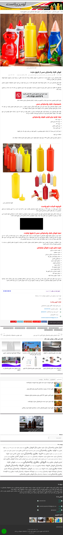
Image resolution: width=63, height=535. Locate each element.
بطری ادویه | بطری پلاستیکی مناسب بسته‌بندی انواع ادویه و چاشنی (37, 408)
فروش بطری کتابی (19, 462)
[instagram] (28, 529)
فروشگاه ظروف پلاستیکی (49, 471)
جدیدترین (59, 379)
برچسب (41, 379)
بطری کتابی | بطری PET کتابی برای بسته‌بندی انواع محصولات (39, 395)
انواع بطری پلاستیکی (55, 447)
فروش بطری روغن (30, 459)
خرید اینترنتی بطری (13, 450)
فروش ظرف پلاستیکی (31, 328)
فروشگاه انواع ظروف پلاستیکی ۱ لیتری (11, 353)
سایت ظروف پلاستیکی (42, 328)
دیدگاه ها (46, 379)
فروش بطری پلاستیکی (34, 462)
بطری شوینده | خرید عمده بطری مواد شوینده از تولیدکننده (39, 382)
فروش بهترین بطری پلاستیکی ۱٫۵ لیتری (32, 368)
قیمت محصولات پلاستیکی (43, 474)
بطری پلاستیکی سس (46, 12)
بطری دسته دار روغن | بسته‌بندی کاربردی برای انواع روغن (40, 389)
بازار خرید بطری (42, 447)
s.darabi (58, 75)
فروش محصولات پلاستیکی (22, 468)
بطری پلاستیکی (55, 12)
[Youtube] (29, 529)
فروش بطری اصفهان (39, 459)
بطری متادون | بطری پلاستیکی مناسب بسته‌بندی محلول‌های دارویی (33, 430)
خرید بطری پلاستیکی (33, 453)
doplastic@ (43, 312)
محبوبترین (52, 379)
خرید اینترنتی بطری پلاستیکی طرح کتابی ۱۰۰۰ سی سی (46, 334)
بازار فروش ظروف (20, 447)
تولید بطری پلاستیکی (47, 450)
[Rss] (37, 529)
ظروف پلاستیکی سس (32, 75)
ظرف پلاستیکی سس (41, 75)
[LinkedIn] (31, 529)
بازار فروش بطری (31, 447)
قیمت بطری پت (13, 471)
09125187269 (47, 309)
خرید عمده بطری (51, 456)
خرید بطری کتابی (18, 454)
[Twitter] (34, 529)
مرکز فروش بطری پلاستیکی (28, 474)
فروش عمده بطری (58, 330)
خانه (62, 12)
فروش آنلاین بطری (16, 456)
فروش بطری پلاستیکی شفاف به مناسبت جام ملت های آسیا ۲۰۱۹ (32, 353)
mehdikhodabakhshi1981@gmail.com (49, 318)
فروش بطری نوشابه (20, 459)
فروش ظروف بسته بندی (20, 328)
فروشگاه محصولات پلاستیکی (26, 471)
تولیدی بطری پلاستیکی (34, 450)
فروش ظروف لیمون (33, 465)
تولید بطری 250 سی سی (11, 447)
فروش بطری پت (52, 462)
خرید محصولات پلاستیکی (39, 456)
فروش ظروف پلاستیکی (8, 328)
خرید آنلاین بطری (23, 450)
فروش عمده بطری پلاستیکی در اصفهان (52, 353)
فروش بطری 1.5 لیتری (48, 459)
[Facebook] (35, 529)
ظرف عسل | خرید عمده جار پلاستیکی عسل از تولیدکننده (40, 401)
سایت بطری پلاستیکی (54, 328)
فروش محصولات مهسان (36, 469)
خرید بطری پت (47, 454)
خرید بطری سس (56, 454)
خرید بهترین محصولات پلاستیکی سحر (12, 334)
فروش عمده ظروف (48, 330)
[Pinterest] (32, 529)
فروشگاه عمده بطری (38, 471)
